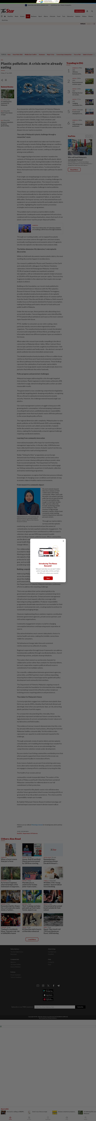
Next (48, 578)
